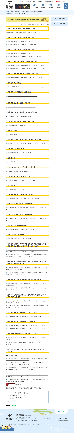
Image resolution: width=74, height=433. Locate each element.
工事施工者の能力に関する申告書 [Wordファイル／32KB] (22, 180)
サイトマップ (41, 424)
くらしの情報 (34, 7)
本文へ (21, 1)
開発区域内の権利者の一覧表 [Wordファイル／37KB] (21, 229)
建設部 (23, 11)
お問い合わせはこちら (13, 401)
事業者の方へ (43, 7)
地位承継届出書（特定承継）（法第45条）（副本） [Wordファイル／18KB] (26, 328)
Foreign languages (38, 1)
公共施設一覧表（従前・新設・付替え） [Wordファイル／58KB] (23, 198)
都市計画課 (27, 11)
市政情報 (59, 7)
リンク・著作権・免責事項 (11, 424)
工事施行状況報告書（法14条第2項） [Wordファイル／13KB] (23, 125)
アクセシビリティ (27, 424)
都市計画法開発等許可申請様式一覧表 (16, 13)
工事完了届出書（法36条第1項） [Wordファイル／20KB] (22, 107)
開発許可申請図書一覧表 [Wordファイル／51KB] (19, 152)
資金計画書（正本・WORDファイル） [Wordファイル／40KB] (23, 162)
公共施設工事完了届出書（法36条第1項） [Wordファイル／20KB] (24, 116)
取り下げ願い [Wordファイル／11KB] (17, 134)
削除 (24, 13)
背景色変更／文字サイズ (49, 1)
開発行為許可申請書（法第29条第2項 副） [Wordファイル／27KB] (24, 56)
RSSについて (35, 424)
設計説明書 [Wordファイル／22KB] (16, 189)
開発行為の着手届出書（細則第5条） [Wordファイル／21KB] (23, 96)
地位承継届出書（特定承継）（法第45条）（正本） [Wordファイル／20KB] (26, 325)
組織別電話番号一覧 (63, 420)
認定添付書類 (14, 355)
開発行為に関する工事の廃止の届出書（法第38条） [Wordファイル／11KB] (26, 143)
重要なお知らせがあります (62, 1)
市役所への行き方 (63, 418)
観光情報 (51, 7)
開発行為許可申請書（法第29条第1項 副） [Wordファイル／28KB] (24, 44)
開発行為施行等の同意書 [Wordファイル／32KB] (19, 238)
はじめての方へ (28, 1)
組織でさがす (18, 11)
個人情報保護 (20, 424)
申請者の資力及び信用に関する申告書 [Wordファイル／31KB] (23, 171)
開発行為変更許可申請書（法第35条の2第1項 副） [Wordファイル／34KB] (26, 68)
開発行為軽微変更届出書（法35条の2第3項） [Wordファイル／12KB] (25, 77)
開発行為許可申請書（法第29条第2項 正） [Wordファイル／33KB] (24, 53)
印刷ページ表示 (45, 24)
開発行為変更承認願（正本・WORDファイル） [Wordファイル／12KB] (25, 87)
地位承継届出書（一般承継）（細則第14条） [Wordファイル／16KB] (24, 316)
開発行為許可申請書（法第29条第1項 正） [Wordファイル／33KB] (24, 41)
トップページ (11, 11)
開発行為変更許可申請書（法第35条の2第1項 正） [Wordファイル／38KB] (26, 65)
